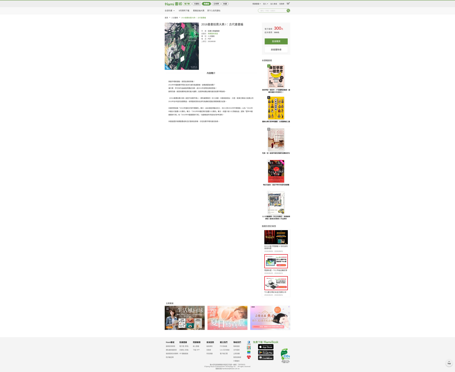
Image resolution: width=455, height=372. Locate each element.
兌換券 (281, 3)
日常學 (216, 4)
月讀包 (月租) (184, 350)
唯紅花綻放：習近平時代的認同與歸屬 (276, 185)
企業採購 (236, 353)
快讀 (225, 4)
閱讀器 (206, 4)
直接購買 (276, 41)
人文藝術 (174, 18)
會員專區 (209, 346)
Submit (288, 10)
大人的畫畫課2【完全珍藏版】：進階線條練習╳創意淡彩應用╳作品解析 (276, 218)
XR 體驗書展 (183, 353)
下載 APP (196, 350)
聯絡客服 (236, 346)
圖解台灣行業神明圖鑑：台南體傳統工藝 (276, 121)
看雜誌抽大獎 (198, 11)
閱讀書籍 (256, 3)
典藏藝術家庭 (213, 34)
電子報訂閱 (224, 353)
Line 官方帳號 (224, 350)
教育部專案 (237, 357)
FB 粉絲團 (223, 346)
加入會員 (273, 3)
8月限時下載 (184, 11)
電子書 (187, 4)
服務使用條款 (170, 346)
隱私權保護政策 (171, 350)
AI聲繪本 (236, 361)
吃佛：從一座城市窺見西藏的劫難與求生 (276, 153)
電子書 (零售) (184, 346)
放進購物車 (276, 50)
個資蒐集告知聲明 (172, 353)
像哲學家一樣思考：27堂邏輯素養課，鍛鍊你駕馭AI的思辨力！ (276, 91)
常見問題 (209, 353)
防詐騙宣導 (170, 357)
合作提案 (236, 350)
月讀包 (196, 4)
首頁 (166, 18)
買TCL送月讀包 (213, 11)
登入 (264, 3)
